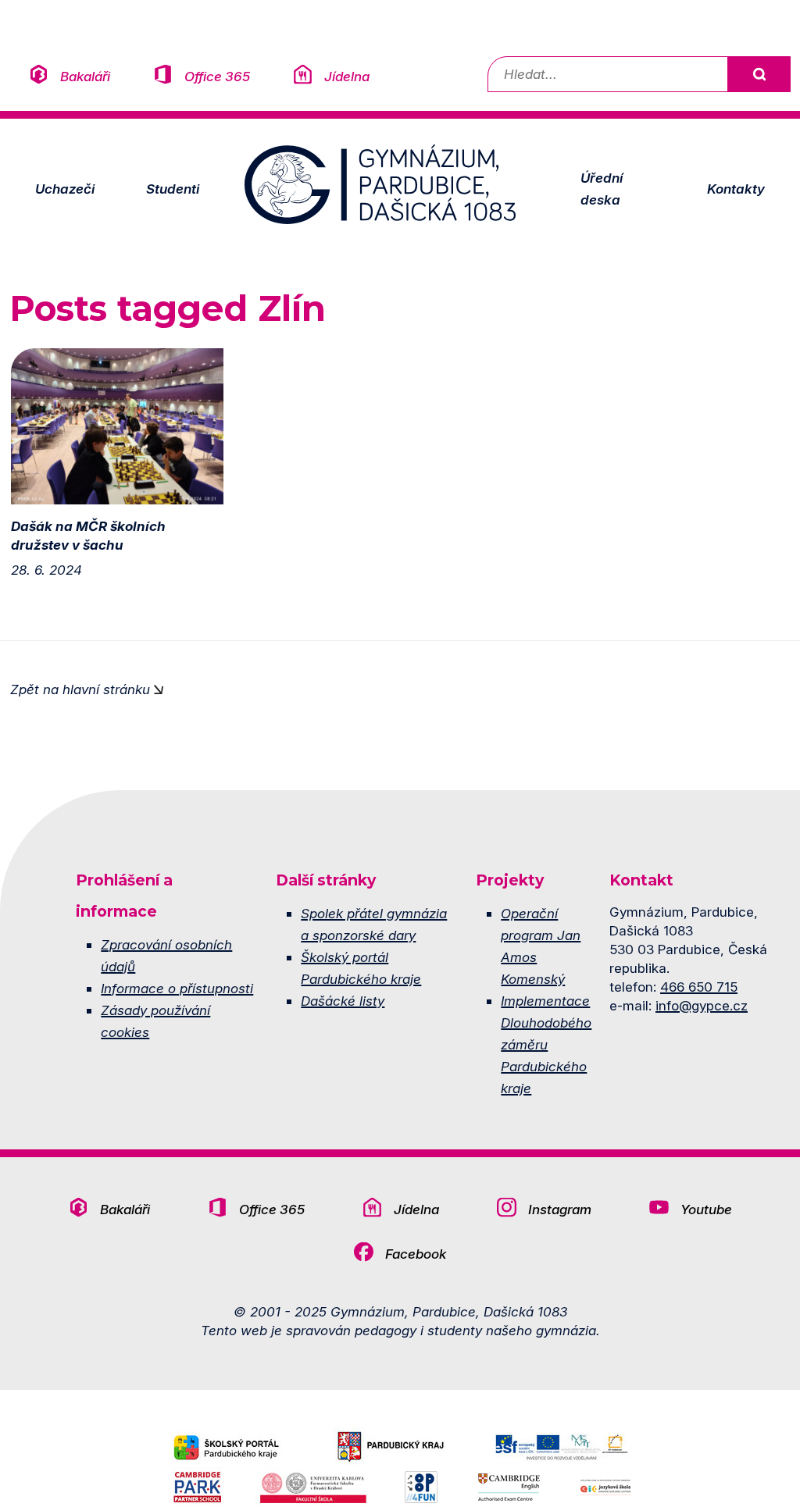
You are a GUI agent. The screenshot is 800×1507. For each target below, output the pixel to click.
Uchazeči (65, 188)
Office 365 (217, 76)
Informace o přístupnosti (177, 988)
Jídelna (347, 76)
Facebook (415, 1253)
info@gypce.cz (701, 1005)
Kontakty (736, 188)
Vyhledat (758, 74)
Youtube (706, 1209)
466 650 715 (699, 986)
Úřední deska (601, 188)
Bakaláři (85, 76)
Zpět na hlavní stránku (80, 689)
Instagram (559, 1209)
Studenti (172, 188)
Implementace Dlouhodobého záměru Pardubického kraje (546, 1044)
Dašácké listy (342, 1000)
